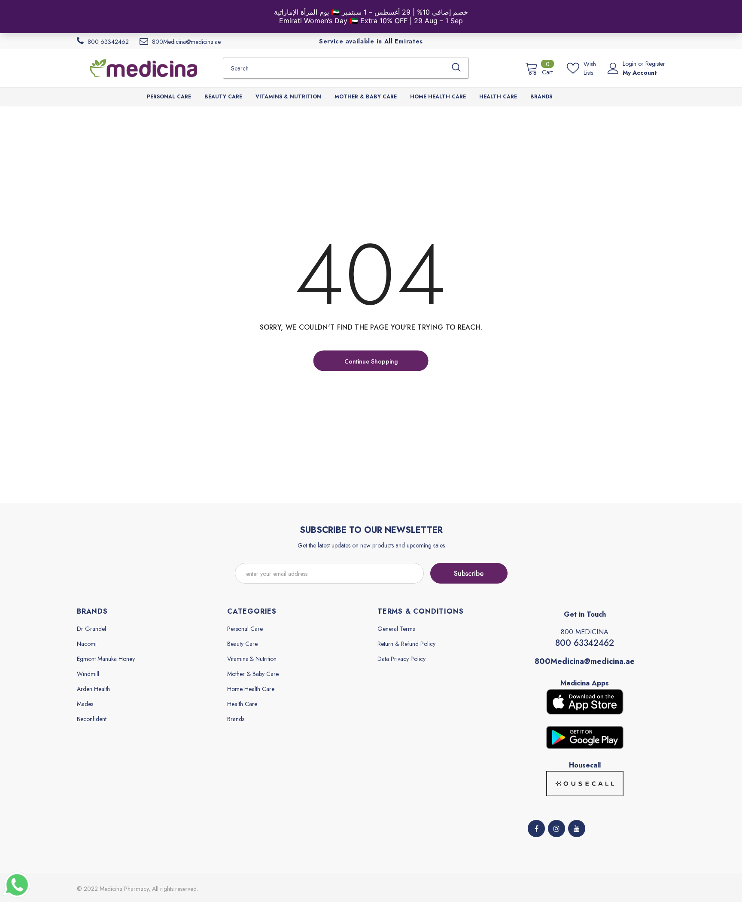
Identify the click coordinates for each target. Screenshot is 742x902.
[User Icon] (613, 68)
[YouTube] (576, 828)
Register (655, 63)
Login (630, 63)
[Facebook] (536, 828)
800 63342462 (584, 643)
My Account (640, 72)
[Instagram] (556, 828)
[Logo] (143, 67)
